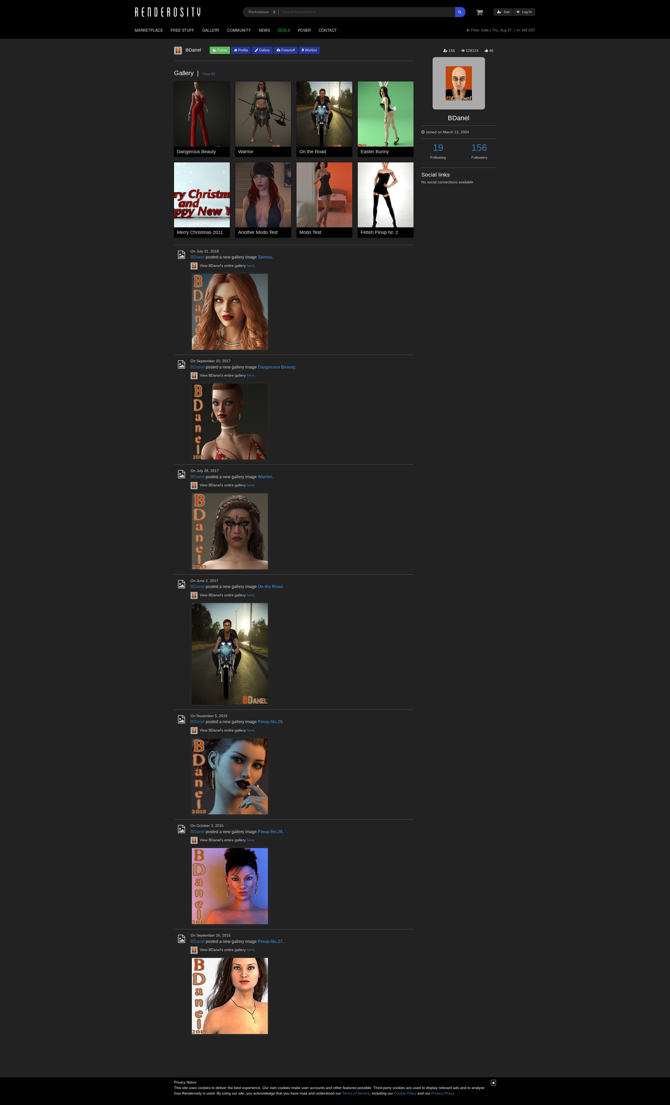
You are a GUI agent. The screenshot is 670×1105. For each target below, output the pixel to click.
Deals (284, 30)
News (264, 30)
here (250, 266)
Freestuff (287, 50)
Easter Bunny (375, 151)
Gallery (211, 30)
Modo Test (310, 232)
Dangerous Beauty (196, 151)
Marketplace (149, 30)
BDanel (198, 257)
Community (239, 30)
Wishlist (310, 50)
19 (438, 147)
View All (208, 74)
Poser (304, 30)
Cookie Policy (405, 1093)
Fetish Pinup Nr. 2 (379, 232)
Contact (328, 30)
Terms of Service (356, 1093)
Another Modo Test (258, 232)
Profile (242, 50)
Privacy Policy (442, 1093)
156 (479, 147)
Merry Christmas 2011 (200, 232)
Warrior (245, 151)
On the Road (312, 151)
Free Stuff (182, 30)
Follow (221, 50)
